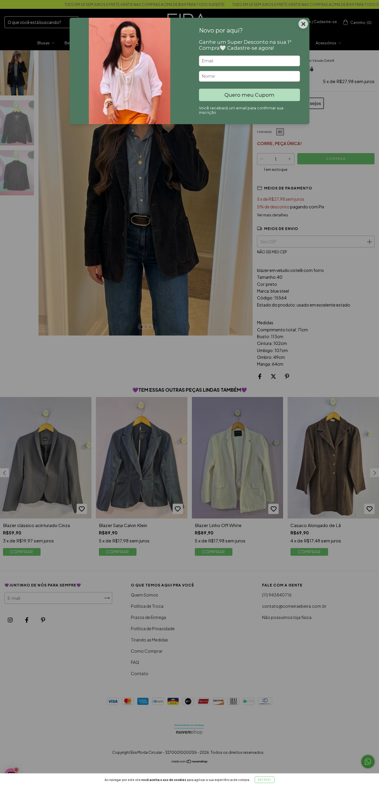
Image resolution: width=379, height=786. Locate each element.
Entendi (264, 779)
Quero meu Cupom (249, 95)
